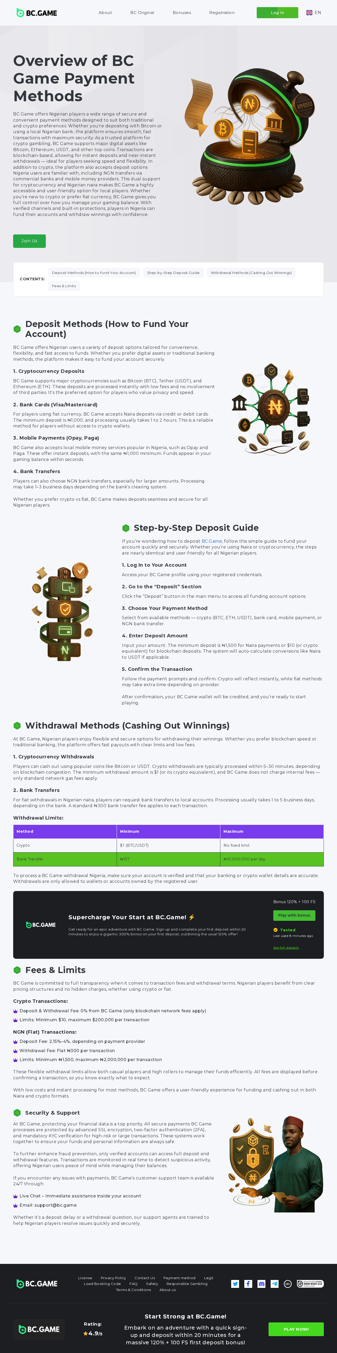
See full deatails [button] (286, 948)
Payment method (179, 1278)
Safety (152, 1284)
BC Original (142, 12)
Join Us (29, 240)
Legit (209, 1278)
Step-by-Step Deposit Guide (173, 273)
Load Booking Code (102, 1284)
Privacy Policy (113, 1278)
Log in (277, 12)
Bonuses (182, 12)
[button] (314, 12)
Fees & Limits (64, 286)
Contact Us (145, 1278)
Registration (222, 12)
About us (168, 1290)
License (85, 1278)
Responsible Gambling (187, 1284)
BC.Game (212, 541)
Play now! (296, 1329)
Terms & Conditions (133, 1290)
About (105, 12)
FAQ (134, 1284)
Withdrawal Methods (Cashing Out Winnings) (251, 273)
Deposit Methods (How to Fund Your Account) (94, 273)
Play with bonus (294, 915)
